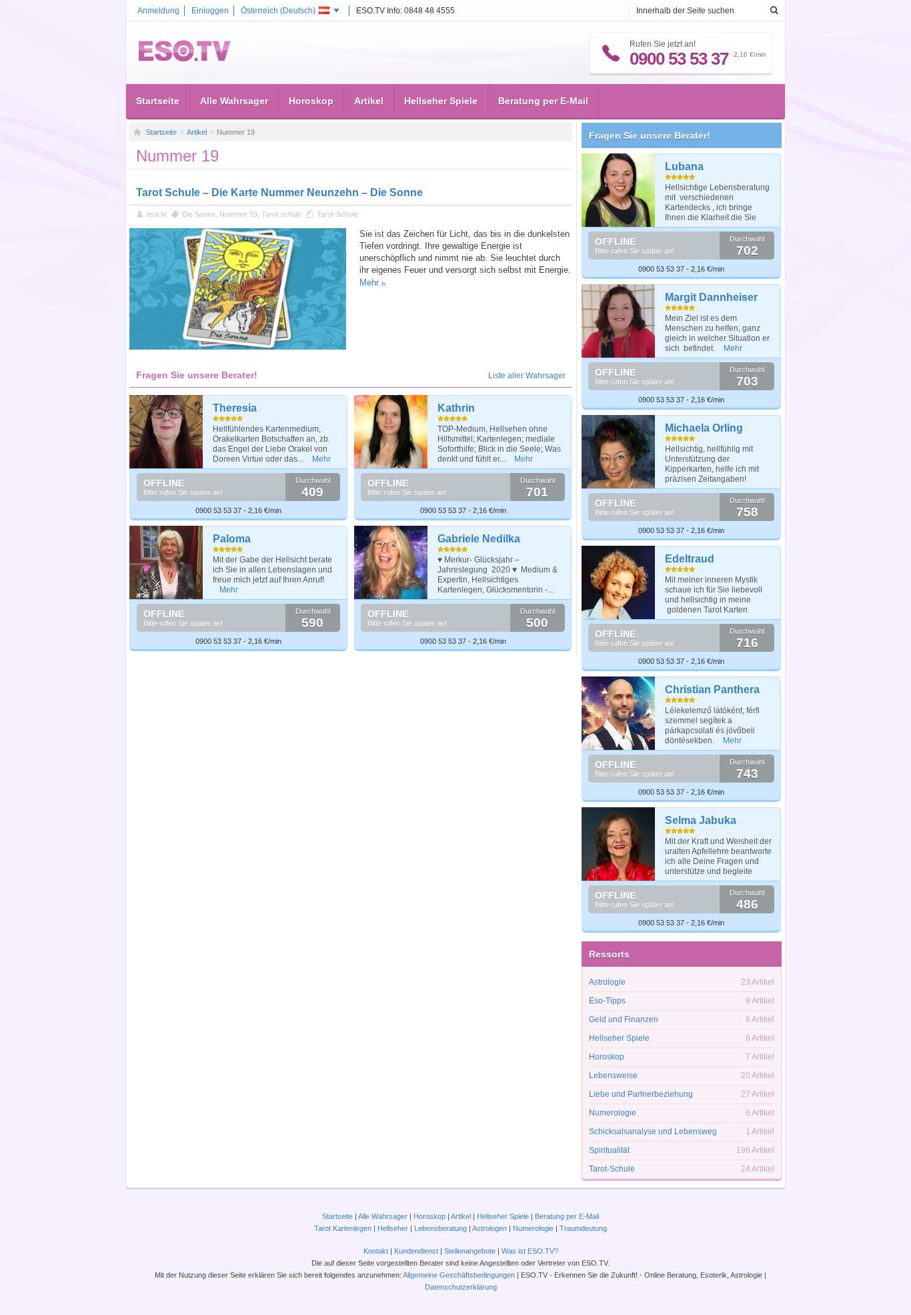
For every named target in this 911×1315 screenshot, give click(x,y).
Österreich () (278, 10)
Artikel (368, 100)
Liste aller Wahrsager (527, 375)
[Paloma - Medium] (166, 562)
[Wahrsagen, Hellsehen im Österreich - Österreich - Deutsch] (185, 58)
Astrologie (607, 982)
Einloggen (210, 10)
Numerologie (612, 1113)
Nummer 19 (238, 214)
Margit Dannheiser (711, 297)
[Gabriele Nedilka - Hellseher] (391, 562)
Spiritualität (609, 1150)
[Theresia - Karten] (166, 431)
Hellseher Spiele (441, 100)
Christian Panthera (712, 689)
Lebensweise (613, 1075)
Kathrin (456, 408)
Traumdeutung (583, 1228)
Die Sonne (198, 214)
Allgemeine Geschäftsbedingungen (459, 1275)
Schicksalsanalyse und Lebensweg (653, 1131)
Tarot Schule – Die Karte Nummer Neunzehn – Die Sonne (279, 192)
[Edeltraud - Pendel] (618, 582)
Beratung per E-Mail (543, 100)
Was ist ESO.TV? (530, 1251)
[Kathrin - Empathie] (391, 431)
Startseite (157, 100)
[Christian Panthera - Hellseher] (618, 713)
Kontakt (375, 1251)
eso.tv (157, 214)
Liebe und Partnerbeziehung (641, 1094)
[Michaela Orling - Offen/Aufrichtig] (618, 451)
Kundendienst (416, 1251)
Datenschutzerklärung (461, 1287)
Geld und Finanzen (623, 1019)
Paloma (232, 538)
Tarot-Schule (337, 214)
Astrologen (489, 1228)
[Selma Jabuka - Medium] (618, 844)
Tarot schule (281, 214)
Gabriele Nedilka (478, 538)
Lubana (684, 166)
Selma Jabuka (700, 820)
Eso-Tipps (607, 1000)
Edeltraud (689, 558)
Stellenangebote (471, 1251)
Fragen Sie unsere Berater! (649, 135)
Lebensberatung (440, 1228)
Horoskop (311, 100)
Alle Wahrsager (234, 100)
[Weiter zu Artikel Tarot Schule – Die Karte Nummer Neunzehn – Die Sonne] (237, 347)
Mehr (369, 283)
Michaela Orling (704, 428)
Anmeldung (158, 10)
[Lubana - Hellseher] (618, 190)
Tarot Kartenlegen (342, 1228)
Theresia (235, 408)
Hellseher (392, 1228)
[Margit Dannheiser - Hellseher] (618, 321)
